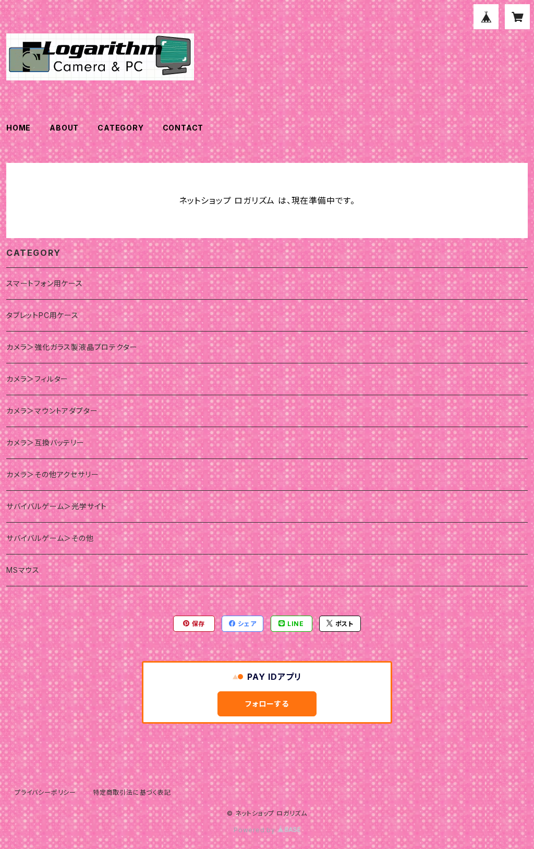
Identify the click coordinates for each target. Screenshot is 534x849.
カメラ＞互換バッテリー (45, 442)
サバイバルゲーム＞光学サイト (56, 506)
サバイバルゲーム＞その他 (50, 538)
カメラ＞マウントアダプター (52, 410)
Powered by (255, 830)
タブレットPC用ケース (42, 315)
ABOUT (64, 127)
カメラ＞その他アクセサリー (52, 474)
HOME (18, 127)
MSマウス (23, 569)
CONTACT (183, 127)
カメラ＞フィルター (37, 378)
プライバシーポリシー (45, 792)
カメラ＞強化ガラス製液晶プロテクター (71, 347)
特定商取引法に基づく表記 (132, 792)
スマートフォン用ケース (44, 283)
